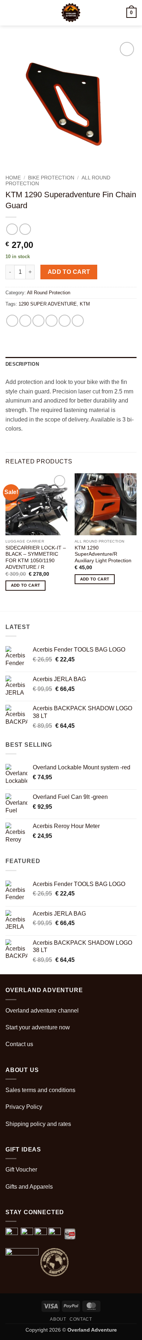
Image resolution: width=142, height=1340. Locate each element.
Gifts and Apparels (29, 1187)
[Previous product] (25, 229)
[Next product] (11, 229)
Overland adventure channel (42, 1010)
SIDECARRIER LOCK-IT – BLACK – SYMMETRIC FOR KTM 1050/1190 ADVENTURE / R (35, 557)
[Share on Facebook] (25, 321)
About (58, 1319)
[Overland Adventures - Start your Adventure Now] (71, 13)
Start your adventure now (37, 1027)
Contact (81, 1319)
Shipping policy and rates (38, 1124)
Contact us (19, 1044)
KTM (85, 304)
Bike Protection (51, 177)
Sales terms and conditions (40, 1090)
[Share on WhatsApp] (12, 321)
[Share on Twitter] (38, 321)
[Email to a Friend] (52, 321)
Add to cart (69, 272)
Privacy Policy (23, 1107)
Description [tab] (22, 364)
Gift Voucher (21, 1169)
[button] (9, 13)
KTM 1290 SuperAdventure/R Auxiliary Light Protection (103, 554)
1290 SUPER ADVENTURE (48, 304)
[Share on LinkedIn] (78, 321)
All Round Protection (48, 292)
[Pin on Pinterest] (65, 321)
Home (13, 177)
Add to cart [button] (25, 585)
